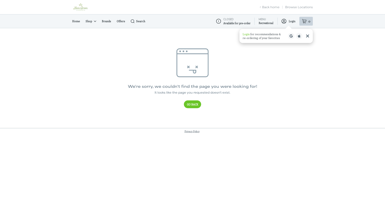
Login (292, 21)
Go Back (192, 104)
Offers (121, 21)
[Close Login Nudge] (308, 36)
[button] (276, 36)
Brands (106, 21)
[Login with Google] (291, 36)
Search (140, 21)
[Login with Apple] (299, 36)
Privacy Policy (192, 131)
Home (76, 21)
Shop (89, 21)
